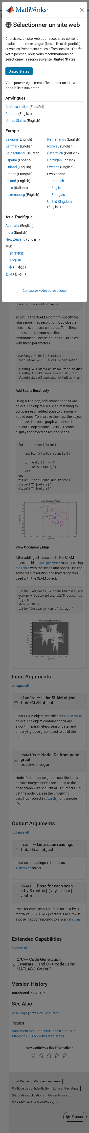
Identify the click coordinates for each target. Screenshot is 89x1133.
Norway (53, 146)
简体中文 (17, 253)
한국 (8, 274)
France (10, 174)
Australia (12, 226)
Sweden (53, 167)
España (11, 160)
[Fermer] (81, 9)
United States (15, 121)
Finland (11, 167)
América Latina (17, 107)
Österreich (55, 153)
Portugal (54, 160)
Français (58, 195)
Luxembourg (15, 195)
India (9, 232)
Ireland (10, 181)
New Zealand (15, 239)
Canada (11, 114)
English (57, 188)
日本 (8, 267)
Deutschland (15, 153)
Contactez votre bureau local (44, 291)
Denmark (12, 146)
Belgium (11, 139)
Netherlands (56, 139)
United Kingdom (59, 202)
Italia (9, 188)
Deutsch (57, 181)
